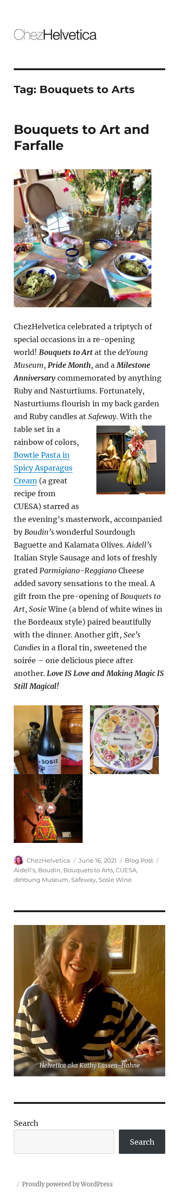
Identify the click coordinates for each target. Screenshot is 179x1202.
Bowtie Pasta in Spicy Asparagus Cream (43, 467)
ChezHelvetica (48, 860)
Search (26, 1123)
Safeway (83, 879)
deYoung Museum (41, 879)
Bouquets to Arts (88, 870)
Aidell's (24, 870)
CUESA (126, 870)
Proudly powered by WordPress (67, 1184)
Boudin (49, 870)
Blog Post (139, 860)
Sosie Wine (115, 879)
